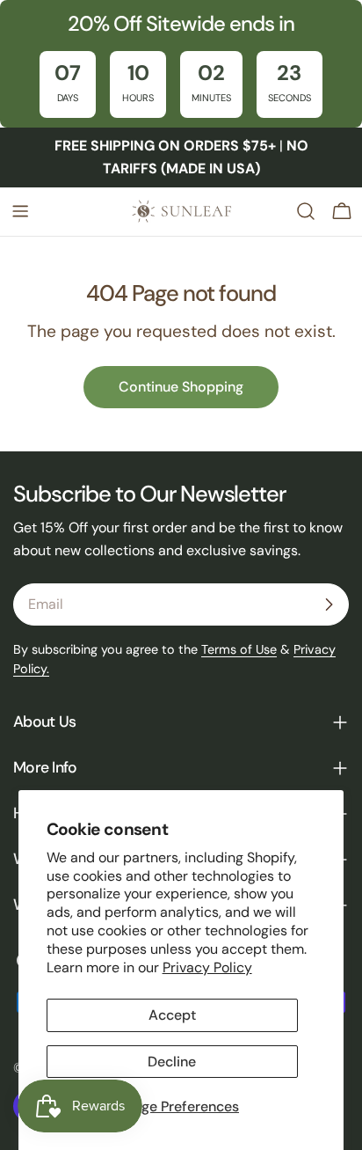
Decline (172, 1061)
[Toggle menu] (20, 211)
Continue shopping (181, 386)
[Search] (305, 211)
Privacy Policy (207, 967)
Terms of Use (239, 649)
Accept (172, 1015)
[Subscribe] (328, 604)
